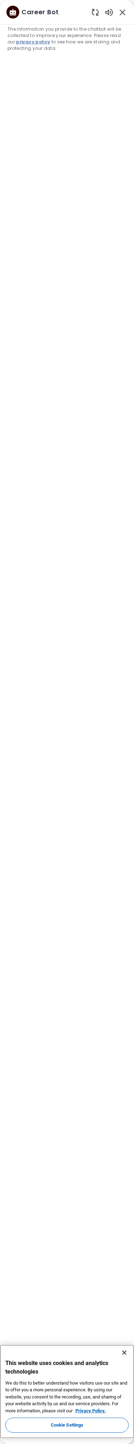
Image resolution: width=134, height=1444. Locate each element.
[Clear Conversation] (95, 12)
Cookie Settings (67, 1425)
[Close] (124, 1352)
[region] (67, 719)
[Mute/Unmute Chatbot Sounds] (109, 12)
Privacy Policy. (90, 1410)
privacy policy (33, 42)
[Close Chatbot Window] (122, 12)
